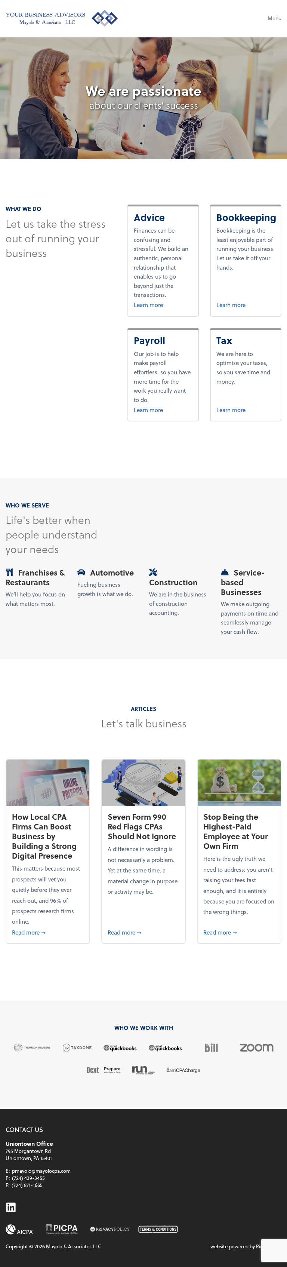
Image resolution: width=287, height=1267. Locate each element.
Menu (274, 18)
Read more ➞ (47, 932)
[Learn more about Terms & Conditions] (158, 1229)
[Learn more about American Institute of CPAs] (19, 1229)
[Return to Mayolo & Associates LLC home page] (62, 18)
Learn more (163, 304)
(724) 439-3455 (28, 1177)
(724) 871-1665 (27, 1184)
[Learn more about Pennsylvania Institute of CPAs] (61, 1229)
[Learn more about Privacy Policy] (110, 1229)
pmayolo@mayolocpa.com (41, 1170)
